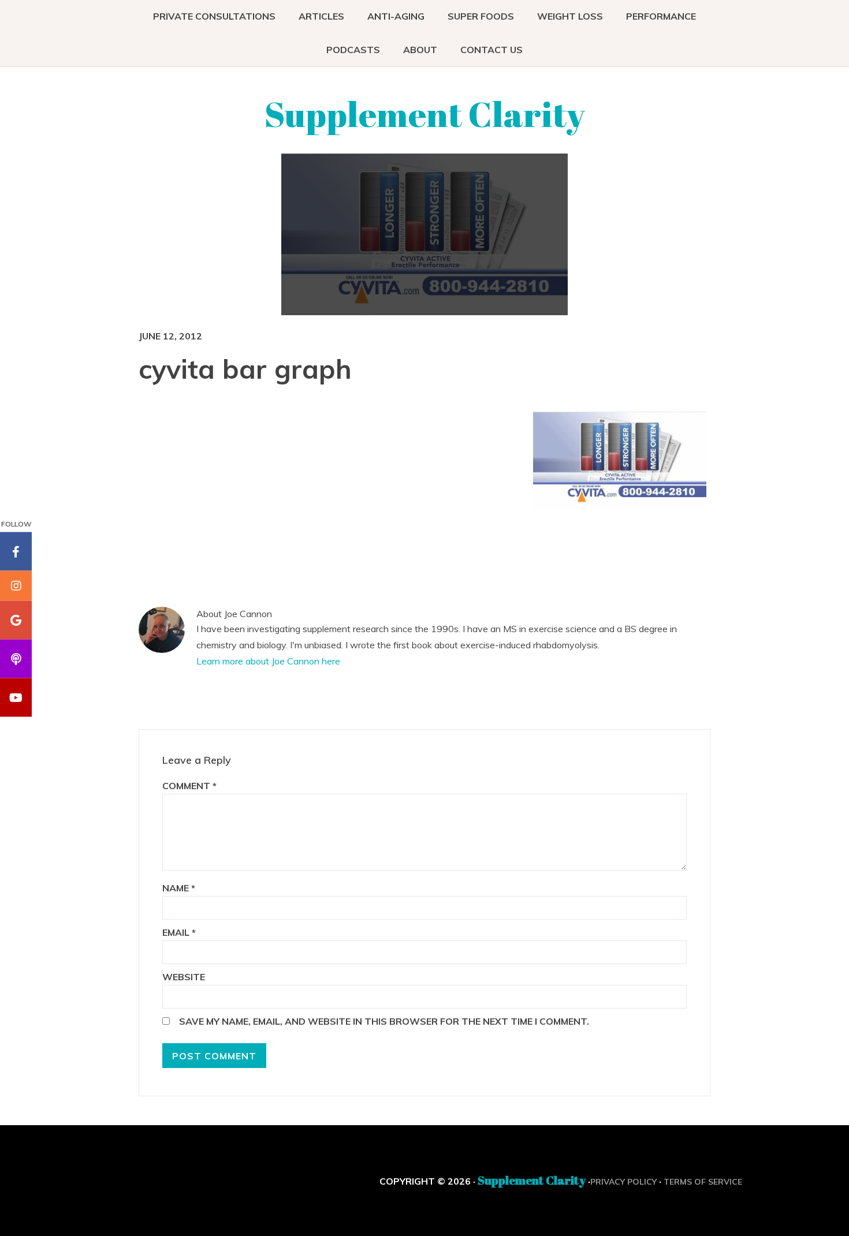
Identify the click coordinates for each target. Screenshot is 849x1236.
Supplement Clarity (425, 114)
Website (183, 977)
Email (179, 932)
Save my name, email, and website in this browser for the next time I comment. (384, 1021)
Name (178, 888)
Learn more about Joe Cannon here (268, 661)
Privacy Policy (623, 1182)
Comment (189, 785)
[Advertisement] (433, 495)
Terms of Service (703, 1182)
